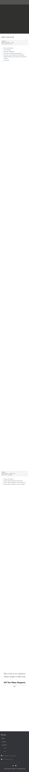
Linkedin (13, 765)
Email (16, 765)
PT (5, 751)
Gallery (4, 741)
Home (3, 738)
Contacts (4, 745)
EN (5, 748)
